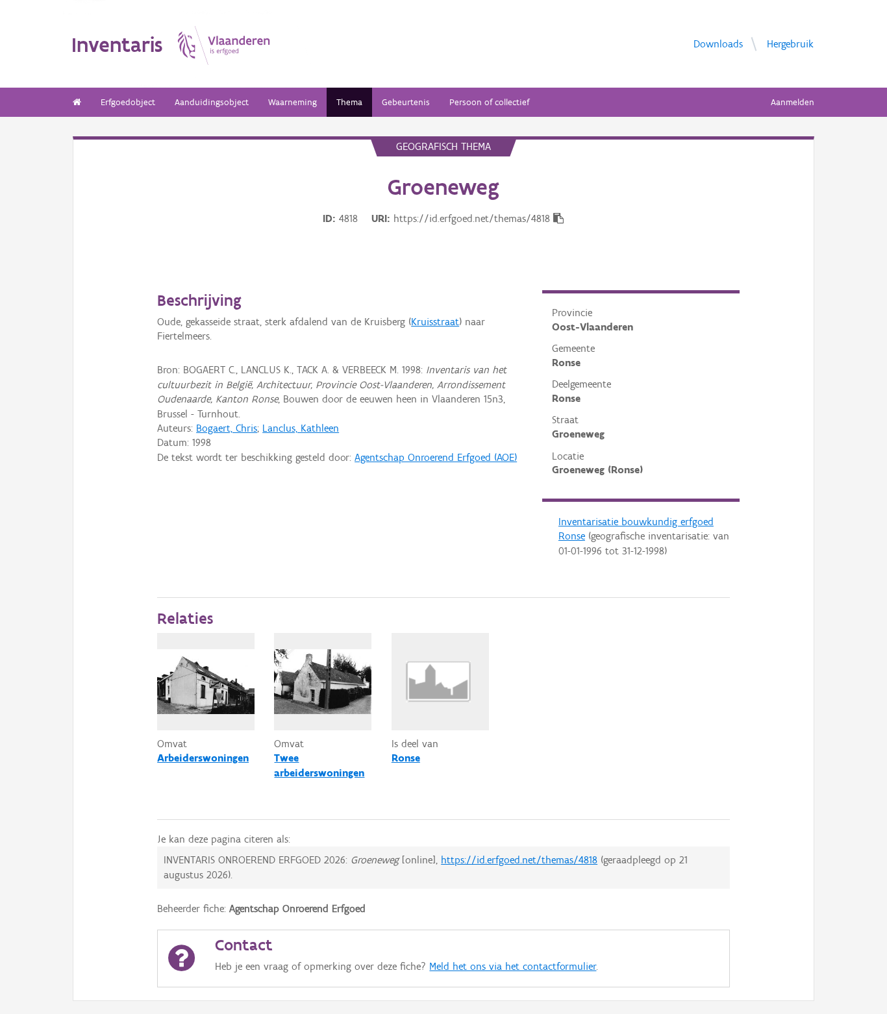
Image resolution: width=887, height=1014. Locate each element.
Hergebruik (790, 43)
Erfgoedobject (128, 102)
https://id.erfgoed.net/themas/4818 (519, 860)
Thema (349, 102)
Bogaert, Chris (226, 428)
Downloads (718, 43)
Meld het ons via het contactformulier (512, 966)
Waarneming (292, 102)
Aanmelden (792, 102)
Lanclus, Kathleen (300, 428)
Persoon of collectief (489, 102)
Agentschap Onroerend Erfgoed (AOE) (436, 457)
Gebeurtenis (406, 102)
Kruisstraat (435, 321)
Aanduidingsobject (212, 102)
